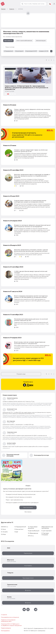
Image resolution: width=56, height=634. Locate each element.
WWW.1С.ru (4, 526)
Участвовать (28, 565)
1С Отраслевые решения (32, 527)
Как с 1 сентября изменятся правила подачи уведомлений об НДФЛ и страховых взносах (25, 435)
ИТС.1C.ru (31, 535)
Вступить (28, 590)
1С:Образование (33, 533)
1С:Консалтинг (19, 529)
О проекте (4, 614)
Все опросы (28, 512)
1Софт (16, 531)
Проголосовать (28, 507)
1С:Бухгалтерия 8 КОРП (31, 51)
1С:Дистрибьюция (33, 530)
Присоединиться (28, 578)
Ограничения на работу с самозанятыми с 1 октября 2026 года (18, 424)
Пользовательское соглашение (10, 617)
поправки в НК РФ (43, 51)
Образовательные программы (47, 527)
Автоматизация (41, 40)
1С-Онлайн (4, 531)
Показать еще (21, 374)
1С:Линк (3, 529)
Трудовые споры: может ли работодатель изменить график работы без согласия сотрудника (25, 446)
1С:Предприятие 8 (8, 51)
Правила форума (6, 628)
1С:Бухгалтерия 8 (19, 51)
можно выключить (16, 36)
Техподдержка (5, 630)
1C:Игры (3, 534)
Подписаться (28, 553)
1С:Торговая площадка (45, 534)
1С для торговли (46, 530)
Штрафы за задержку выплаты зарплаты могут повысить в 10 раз (18, 401)
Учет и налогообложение (24, 40)
